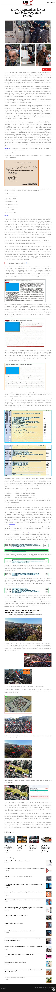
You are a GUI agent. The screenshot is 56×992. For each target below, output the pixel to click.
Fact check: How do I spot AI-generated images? (17, 861)
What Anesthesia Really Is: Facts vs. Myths (9, 847)
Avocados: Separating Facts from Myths (15, 977)
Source (6, 215)
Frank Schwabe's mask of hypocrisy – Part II (16, 915)
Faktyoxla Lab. (8, 148)
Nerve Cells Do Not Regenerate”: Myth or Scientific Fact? (19, 931)
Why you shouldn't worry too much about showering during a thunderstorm (25, 868)
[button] (2, 2)
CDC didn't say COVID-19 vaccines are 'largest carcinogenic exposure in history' (23, 900)
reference (12, 524)
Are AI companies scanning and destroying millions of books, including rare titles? (24, 892)
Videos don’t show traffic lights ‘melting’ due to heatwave (20, 954)
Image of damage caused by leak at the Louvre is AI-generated (46, 848)
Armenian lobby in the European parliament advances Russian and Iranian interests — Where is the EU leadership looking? (24, 908)
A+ (49, 69)
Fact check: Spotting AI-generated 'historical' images (18, 876)
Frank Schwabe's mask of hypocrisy (14, 923)
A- (43, 69)
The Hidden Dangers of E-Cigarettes (33, 846)
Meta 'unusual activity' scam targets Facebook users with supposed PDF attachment (23, 884)
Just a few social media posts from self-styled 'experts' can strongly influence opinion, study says (22, 939)
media (27, 532)
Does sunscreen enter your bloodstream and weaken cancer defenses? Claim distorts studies (23, 970)
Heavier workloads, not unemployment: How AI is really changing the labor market (24, 947)
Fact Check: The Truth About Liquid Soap (15, 962)
